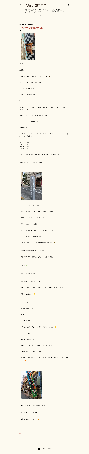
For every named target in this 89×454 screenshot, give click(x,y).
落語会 (32, 24)
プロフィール (41, 16)
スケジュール (33, 16)
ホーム (26, 16)
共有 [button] (20, 433)
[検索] (68, 4)
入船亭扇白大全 (36, 5)
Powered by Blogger (46, 448)
